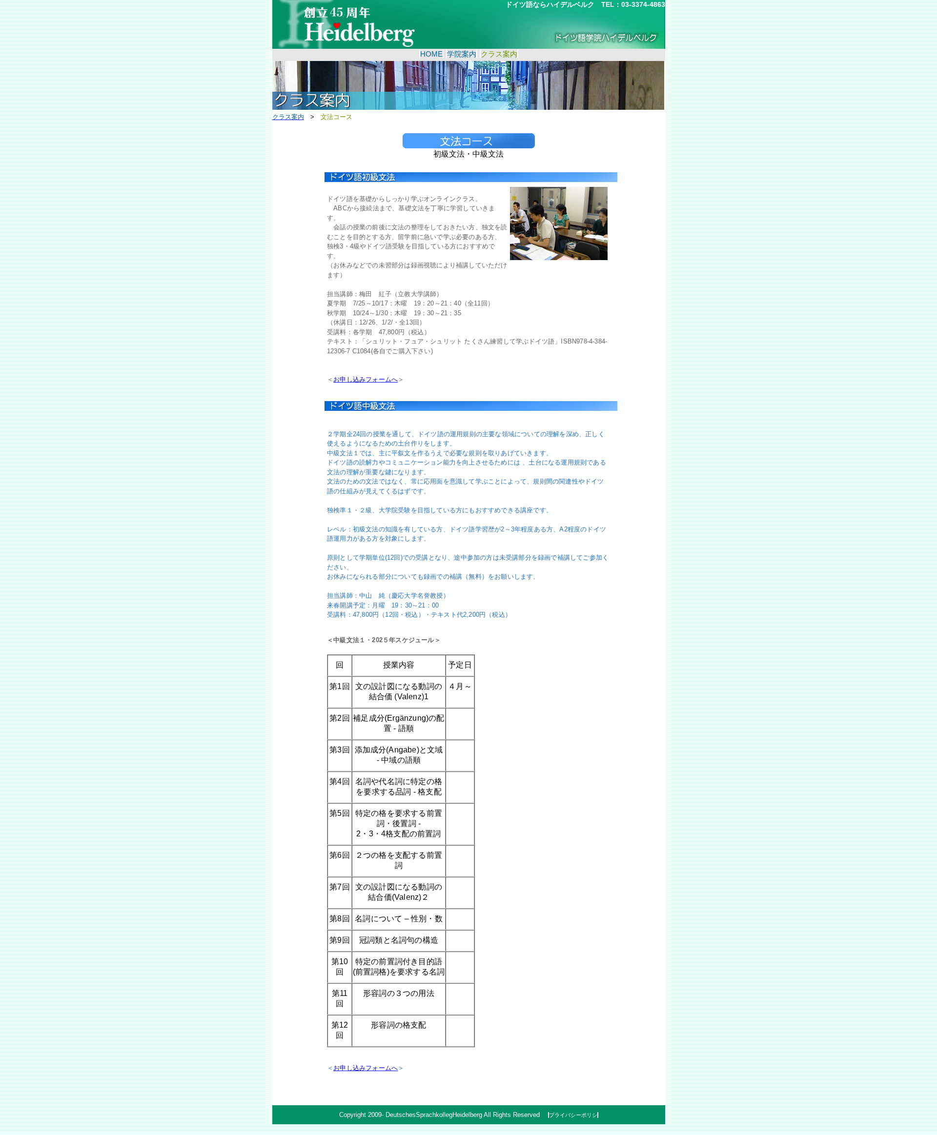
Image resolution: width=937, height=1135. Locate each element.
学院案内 (461, 54)
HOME (431, 54)
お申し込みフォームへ (365, 379)
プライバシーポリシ (573, 1115)
